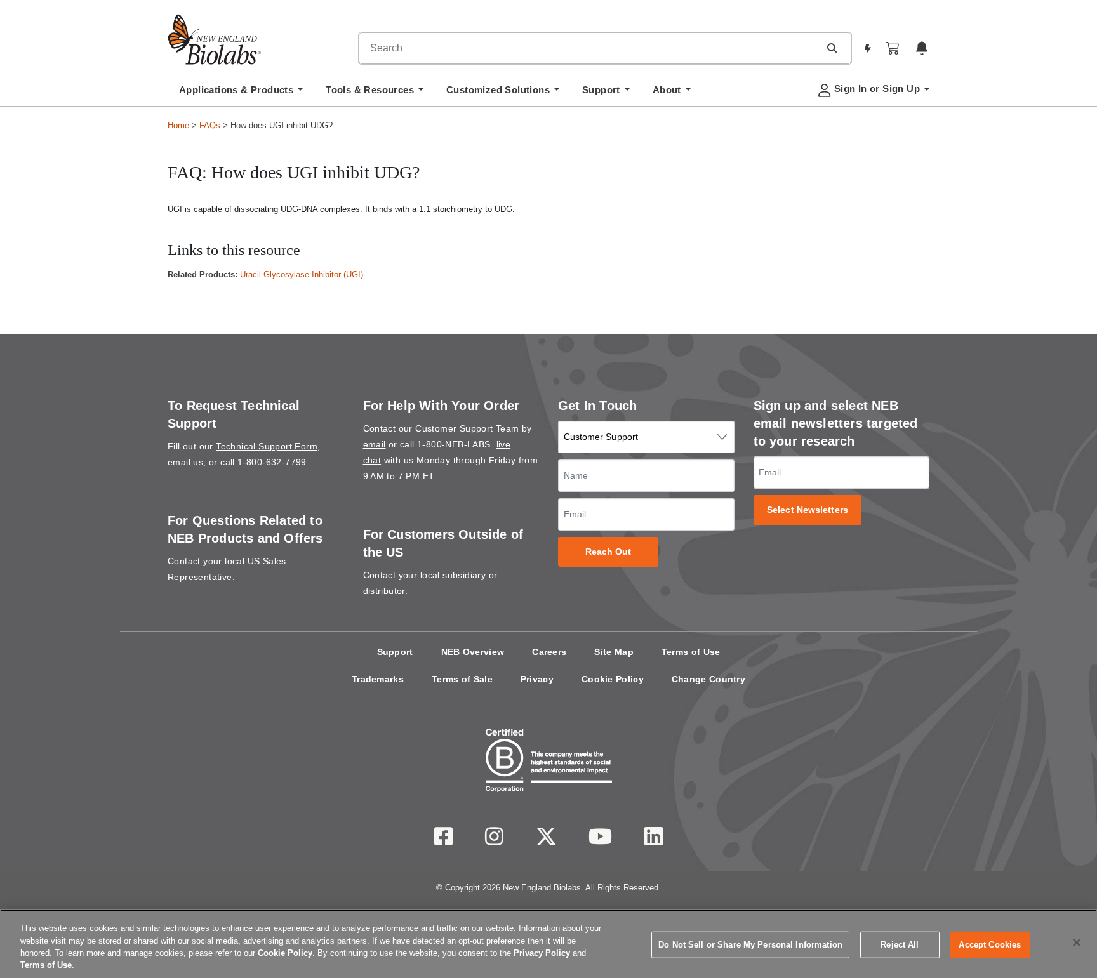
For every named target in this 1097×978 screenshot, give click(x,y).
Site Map (613, 652)
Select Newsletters (807, 510)
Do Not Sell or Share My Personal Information (750, 944)
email (374, 444)
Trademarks (378, 679)
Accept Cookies (990, 944)
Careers (549, 652)
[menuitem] (241, 93)
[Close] (1077, 942)
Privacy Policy (542, 953)
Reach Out (608, 552)
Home (178, 125)
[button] (832, 48)
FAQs (209, 125)
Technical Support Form (266, 446)
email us (185, 462)
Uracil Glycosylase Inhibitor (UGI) (301, 274)
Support (395, 652)
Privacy (537, 679)
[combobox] (589, 48)
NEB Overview (473, 652)
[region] (548, 943)
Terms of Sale (462, 679)
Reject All (900, 944)
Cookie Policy (613, 679)
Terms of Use (691, 652)
